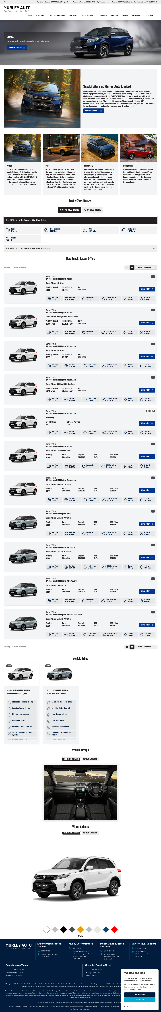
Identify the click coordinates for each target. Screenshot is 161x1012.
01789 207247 (78, 948)
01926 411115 (45, 951)
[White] (46, 929)
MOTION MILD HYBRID (71, 759)
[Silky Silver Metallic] (55, 929)
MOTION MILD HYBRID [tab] (69, 210)
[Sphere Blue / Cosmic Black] (106, 929)
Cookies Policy (135, 989)
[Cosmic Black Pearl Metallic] (63, 929)
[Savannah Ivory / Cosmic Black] (97, 929)
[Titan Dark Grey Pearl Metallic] (72, 929)
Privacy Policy (115, 1006)
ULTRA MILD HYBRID (90, 759)
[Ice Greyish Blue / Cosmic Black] (89, 929)
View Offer (145, 289)
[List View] (132, 267)
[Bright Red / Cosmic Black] (114, 929)
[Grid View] (127, 267)
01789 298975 (109, 951)
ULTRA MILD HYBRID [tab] (92, 210)
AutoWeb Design (84, 1009)
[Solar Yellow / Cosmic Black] (80, 929)
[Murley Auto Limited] (5, 2)
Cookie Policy (104, 1006)
